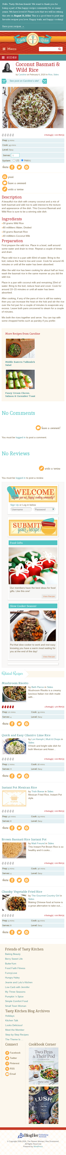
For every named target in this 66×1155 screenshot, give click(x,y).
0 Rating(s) (48, 135)
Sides (12, 57)
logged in (21, 437)
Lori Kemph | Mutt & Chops (45, 739)
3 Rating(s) (49, 707)
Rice (50, 74)
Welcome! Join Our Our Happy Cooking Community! (32, 494)
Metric (27, 160)
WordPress (38, 1146)
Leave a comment (17, 183)
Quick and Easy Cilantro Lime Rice (26, 735)
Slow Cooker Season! (23, 606)
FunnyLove (11, 973)
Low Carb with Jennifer (17, 987)
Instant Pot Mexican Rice (19, 787)
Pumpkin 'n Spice (14, 996)
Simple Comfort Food (16, 1001)
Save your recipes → (13, 26)
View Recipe (49, 596)
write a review (16, 189)
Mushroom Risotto (15, 683)
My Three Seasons (15, 991)
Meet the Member (14, 1029)
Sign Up (14, 504)
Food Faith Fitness (15, 968)
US (17, 160)
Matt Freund (38, 843)
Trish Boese (37, 791)
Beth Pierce (37, 687)
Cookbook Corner (42, 1044)
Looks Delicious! (14, 1025)
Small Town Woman (15, 1006)
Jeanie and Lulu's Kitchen (18, 982)
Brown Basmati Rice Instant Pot (24, 839)
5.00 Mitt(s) (59, 707)
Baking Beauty (12, 954)
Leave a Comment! (51, 427)
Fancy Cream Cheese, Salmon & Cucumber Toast (20, 394)
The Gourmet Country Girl (45, 895)
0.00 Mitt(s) (59, 135)
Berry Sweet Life (14, 958)
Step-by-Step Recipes (17, 1034)
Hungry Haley (12, 977)
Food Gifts (16, 543)
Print (11, 176)
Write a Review (52, 468)
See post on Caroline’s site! (24, 80)
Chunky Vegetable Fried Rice (22, 891)
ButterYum (10, 963)
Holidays (9, 1015)
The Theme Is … (14, 1039)
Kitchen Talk (11, 1020)
